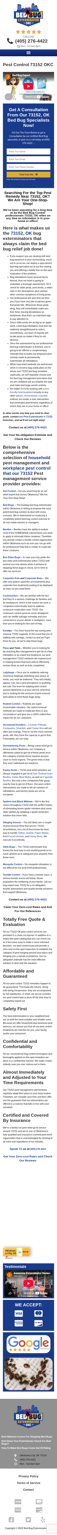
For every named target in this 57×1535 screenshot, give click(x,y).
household (39, 457)
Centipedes (9, 728)
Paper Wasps (42, 833)
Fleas (6, 648)
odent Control (12, 704)
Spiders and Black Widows (18, 801)
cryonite (42, 395)
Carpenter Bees (34, 578)
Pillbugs (42, 725)
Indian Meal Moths (21, 777)
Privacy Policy (28, 1476)
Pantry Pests (10, 770)
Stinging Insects (12, 822)
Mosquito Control (12, 864)
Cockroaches (10, 595)
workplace (13, 468)
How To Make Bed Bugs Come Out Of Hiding (26, 1448)
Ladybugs (8, 672)
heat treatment (25, 392)
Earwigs (7, 630)
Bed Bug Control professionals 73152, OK (25, 214)
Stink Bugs (9, 847)
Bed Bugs (8, 505)
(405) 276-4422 (37, 427)
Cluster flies (37, 728)
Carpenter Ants (11, 578)
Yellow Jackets (25, 833)
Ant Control (9, 491)
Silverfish (21, 728)
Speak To (16, 1148)
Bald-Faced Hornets (13, 836)
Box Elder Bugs (11, 557)
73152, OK (39, 114)
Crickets (32, 725)
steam (20, 395)
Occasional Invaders (14, 725)
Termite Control (11, 875)
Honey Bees (36, 836)
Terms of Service (28, 1483)
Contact (28, 1489)
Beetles (7, 529)
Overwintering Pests (14, 745)
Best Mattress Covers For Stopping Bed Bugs (26, 1436)
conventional (30, 395)
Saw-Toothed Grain (43, 773)
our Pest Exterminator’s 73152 (35, 416)
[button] (28, 52)
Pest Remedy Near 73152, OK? (28, 194)
